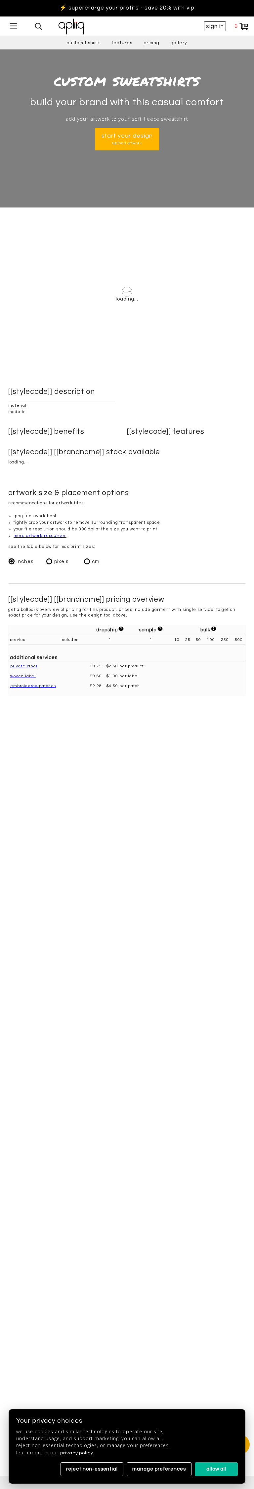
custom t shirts (84, 43)
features (122, 43)
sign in (215, 26)
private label (23, 666)
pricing (152, 43)
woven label (23, 676)
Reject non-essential (92, 1469)
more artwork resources (40, 536)
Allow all (216, 1469)
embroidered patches (33, 686)
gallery (179, 43)
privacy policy (76, 1452)
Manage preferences (159, 1469)
